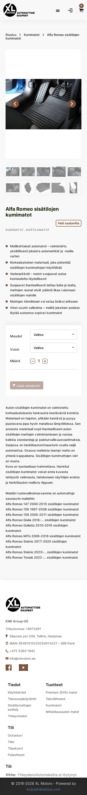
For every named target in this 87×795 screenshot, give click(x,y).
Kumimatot (31, 35)
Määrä (15, 361)
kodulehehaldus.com (43, 789)
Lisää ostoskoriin (28, 385)
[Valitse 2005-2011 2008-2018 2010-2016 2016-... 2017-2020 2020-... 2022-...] (53, 348)
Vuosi (14, 349)
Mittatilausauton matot (62, 712)
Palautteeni (16, 755)
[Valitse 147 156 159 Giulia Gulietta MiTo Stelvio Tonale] (53, 335)
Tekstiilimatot (55, 699)
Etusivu (11, 35)
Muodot (16, 336)
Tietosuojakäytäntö (22, 699)
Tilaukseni (15, 748)
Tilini (11, 742)
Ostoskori (15, 735)
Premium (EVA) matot (61, 692)
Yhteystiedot (17, 716)
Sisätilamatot (38, 229)
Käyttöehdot (17, 692)
